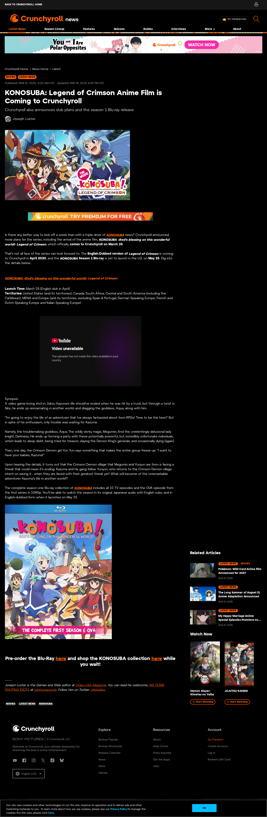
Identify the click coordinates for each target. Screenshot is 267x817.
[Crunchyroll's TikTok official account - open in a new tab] (52, 760)
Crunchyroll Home (16, 69)
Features (89, 29)
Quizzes (119, 29)
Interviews (178, 29)
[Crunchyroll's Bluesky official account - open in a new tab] (61, 760)
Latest (57, 69)
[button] (29, 773)
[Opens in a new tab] (133, 44)
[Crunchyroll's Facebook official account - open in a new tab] (24, 760)
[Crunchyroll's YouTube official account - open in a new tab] (15, 760)
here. (51, 813)
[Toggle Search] (256, 19)
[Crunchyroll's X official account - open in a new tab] (43, 760)
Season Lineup (54, 29)
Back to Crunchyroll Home (23, 5)
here (61, 658)
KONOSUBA (115, 235)
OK (204, 808)
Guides (148, 29)
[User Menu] (256, 5)
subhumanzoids (45, 689)
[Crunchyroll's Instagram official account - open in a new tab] (33, 760)
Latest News (17, 29)
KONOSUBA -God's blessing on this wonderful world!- (46, 278)
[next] (253, 666)
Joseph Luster (24, 119)
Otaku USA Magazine (90, 685)
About (237, 29)
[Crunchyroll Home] (34, 731)
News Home (40, 69)
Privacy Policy (118, 809)
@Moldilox (97, 689)
